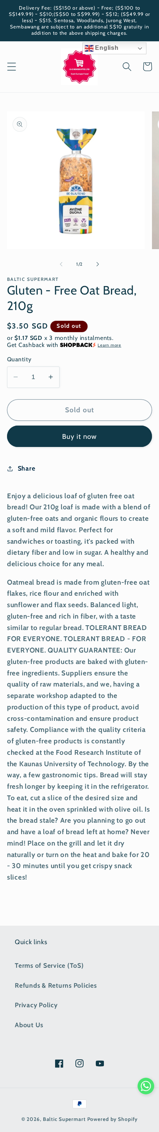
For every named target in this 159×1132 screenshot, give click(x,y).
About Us (29, 1025)
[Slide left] (61, 264)
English (106, 48)
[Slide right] (98, 264)
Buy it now (79, 436)
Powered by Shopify (112, 1119)
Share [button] (26, 468)
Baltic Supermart (64, 1119)
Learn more (109, 345)
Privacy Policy (36, 1005)
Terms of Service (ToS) (49, 965)
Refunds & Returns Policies (56, 985)
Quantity (19, 359)
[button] (11, 66)
